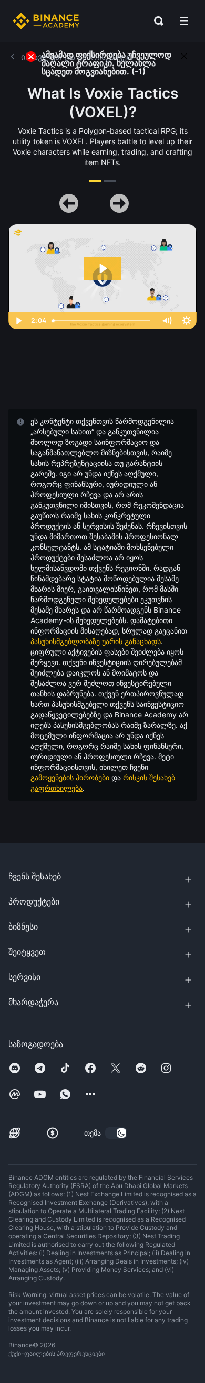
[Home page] (46, 21)
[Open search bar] (155, 21)
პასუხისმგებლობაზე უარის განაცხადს (95, 641)
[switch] (116, 1133)
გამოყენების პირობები (69, 777)
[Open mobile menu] (184, 21)
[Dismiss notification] (184, 55)
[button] (184, 21)
